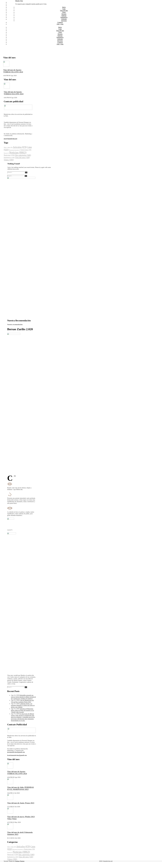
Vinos (9, 7)
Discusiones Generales (14, 150)
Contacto (10, 17)
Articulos (10, 14)
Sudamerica (11, 12)
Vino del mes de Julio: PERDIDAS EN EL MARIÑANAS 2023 (20, 788)
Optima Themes (19, 861)
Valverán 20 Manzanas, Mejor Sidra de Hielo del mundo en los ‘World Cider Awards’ (22, 710)
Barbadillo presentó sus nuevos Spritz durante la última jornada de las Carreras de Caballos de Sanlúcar (23, 696)
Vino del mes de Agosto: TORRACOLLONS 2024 (13, 71)
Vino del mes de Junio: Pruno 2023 (20, 803)
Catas (9, 4)
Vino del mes (11, 5)
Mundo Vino (19, 1)
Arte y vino (11, 19)
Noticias (10, 11)
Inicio (9, 2)
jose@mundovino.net (10, 138)
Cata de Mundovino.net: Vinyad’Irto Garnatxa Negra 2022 (22, 701)
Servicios (10, 16)
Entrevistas (26, 150)
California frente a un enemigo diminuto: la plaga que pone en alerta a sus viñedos (23, 705)
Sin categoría (23, 155)
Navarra (10, 9)
